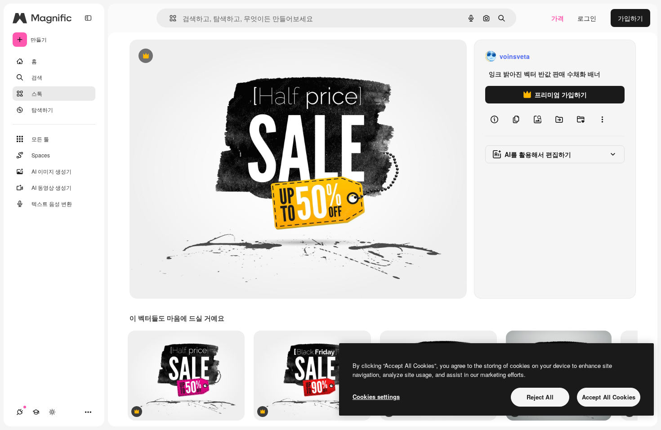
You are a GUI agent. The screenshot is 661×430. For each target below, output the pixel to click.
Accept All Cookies (608, 397)
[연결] (20, 412)
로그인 (586, 17)
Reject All (540, 397)
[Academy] (36, 412)
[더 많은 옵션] (602, 120)
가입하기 (630, 17)
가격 (557, 17)
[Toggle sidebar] (88, 18)
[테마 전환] (52, 412)
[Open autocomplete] (169, 18)
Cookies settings (376, 396)
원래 (181, 56)
